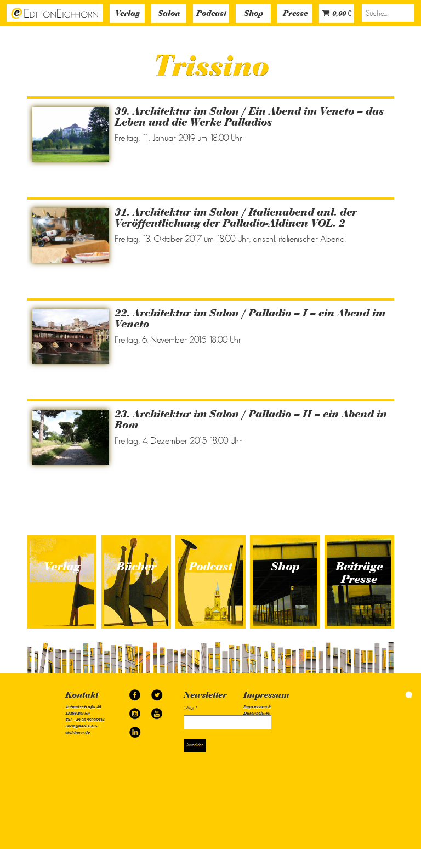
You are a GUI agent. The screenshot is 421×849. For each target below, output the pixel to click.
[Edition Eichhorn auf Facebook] (135, 691)
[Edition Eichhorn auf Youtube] (156, 710)
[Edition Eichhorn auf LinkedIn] (134, 728)
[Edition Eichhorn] (55, 12)
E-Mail (190, 708)
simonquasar (392, 695)
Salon (169, 14)
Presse (295, 14)
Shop (253, 14)
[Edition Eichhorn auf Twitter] (156, 691)
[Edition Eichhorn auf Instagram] (135, 710)
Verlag (127, 14)
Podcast (211, 14)
